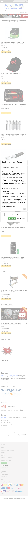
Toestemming (6, 167)
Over (17, 167)
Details (12, 167)
